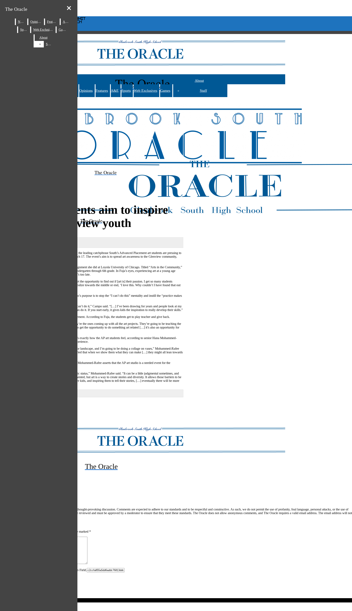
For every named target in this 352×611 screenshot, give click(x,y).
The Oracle (16, 9)
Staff (203, 91)
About (199, 81)
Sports (126, 91)
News (21, 21)
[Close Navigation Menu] (69, 8)
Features (102, 91)
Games (165, 91)
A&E (115, 91)
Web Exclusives (145, 91)
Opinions (86, 91)
